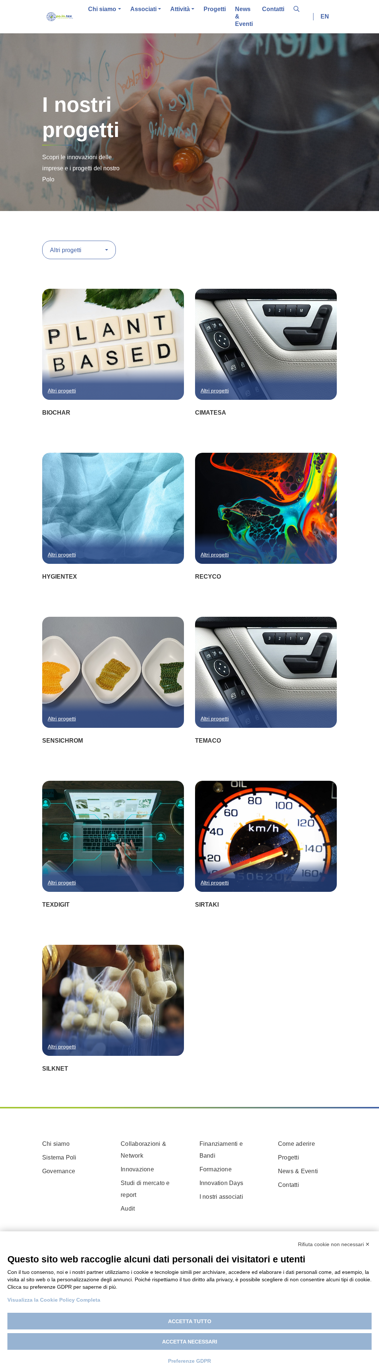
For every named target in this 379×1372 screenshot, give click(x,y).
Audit (128, 1208)
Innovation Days (221, 1183)
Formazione (215, 1169)
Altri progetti (62, 391)
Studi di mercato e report (145, 1189)
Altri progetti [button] (66, 250)
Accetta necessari (189, 1342)
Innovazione (137, 1169)
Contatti (273, 9)
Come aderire (296, 1144)
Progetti (215, 9)
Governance (58, 1171)
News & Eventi (244, 16)
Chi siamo (102, 9)
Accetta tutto (189, 1321)
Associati (143, 9)
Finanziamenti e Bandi (221, 1150)
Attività (180, 9)
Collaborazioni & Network (143, 1150)
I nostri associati (221, 1197)
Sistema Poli (59, 1157)
